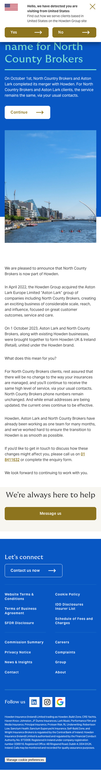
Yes (14, 32)
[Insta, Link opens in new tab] (47, 702)
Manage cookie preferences (25, 760)
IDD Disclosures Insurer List (69, 606)
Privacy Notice (18, 652)
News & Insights (18, 662)
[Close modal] (92, 6)
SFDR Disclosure (19, 623)
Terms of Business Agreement (21, 610)
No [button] (60, 32)
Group (60, 662)
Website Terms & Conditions (19, 596)
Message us (51, 513)
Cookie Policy (67, 594)
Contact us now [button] (25, 570)
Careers (62, 642)
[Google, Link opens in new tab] (60, 702)
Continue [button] (19, 112)
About (60, 672)
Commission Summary (24, 642)
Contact (12, 672)
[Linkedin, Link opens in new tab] (34, 702)
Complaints (65, 652)
